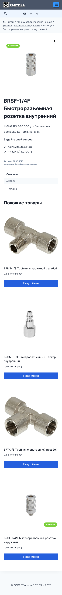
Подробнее (31, 283)
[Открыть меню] (56, 4)
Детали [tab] (10, 180)
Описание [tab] (12, 174)
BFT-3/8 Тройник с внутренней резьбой (30, 449)
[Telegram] (37, 13)
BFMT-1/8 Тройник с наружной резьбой (30, 268)
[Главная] (4, 22)
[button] (54, 41)
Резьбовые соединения (26, 164)
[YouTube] (25, 13)
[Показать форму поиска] (5, 13)
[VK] (31, 13)
